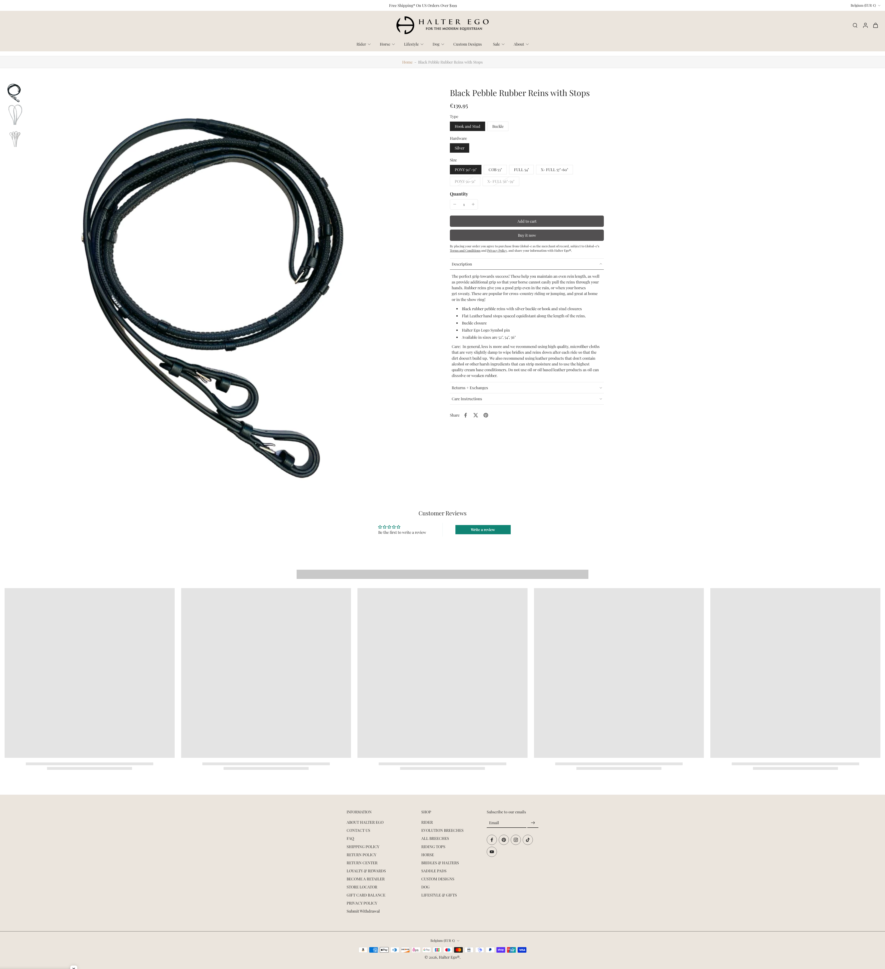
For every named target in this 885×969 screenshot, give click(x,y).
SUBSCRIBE (477, 516)
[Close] (506, 439)
